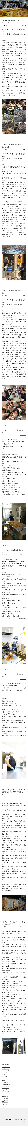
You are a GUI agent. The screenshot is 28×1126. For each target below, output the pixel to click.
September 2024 (6, 1071)
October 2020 (5, 1088)
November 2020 (6, 1086)
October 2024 (5, 1069)
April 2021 (4, 1078)
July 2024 (4, 1074)
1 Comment (23, 25)
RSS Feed (5, 1104)
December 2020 (6, 1084)
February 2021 (5, 1080)
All (2, 1094)
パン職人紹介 (5, 1098)
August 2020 (5, 1090)
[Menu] (25, 2)
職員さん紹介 (5, 1102)
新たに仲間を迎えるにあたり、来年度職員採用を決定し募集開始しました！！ (13, 792)
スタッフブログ (5, 1096)
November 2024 (6, 1067)
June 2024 (4, 1076)
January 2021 (5, 1082)
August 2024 (5, 1072)
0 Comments (23, 149)
